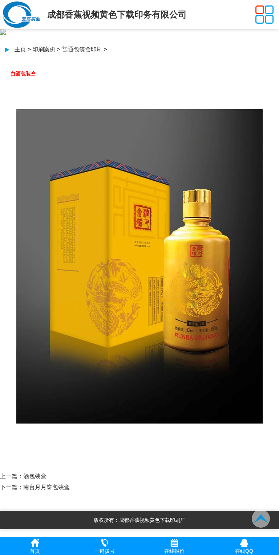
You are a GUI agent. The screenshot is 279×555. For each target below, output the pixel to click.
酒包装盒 (34, 476)
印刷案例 (44, 49)
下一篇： (11, 487)
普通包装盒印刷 (82, 49)
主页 (20, 49)
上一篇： (11, 476)
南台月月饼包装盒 (46, 487)
